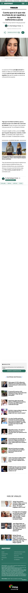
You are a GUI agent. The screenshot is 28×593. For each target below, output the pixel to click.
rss (2, 559)
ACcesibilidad (17, 559)
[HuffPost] (6, 548)
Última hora (23, 3)
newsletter (4, 557)
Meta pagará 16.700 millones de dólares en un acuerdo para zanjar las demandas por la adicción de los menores (17, 384)
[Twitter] (22, 25)
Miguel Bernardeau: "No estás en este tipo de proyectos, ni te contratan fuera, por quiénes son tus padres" (17, 431)
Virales (14, 8)
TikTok (20, 183)
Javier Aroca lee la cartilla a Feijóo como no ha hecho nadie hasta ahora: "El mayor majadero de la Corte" (17, 459)
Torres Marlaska (16, 0)
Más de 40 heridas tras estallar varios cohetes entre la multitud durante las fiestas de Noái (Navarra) (16, 450)
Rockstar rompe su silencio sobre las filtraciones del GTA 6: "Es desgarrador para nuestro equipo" (17, 412)
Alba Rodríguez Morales (15, 25)
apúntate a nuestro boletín (14, 370)
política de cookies (18, 553)
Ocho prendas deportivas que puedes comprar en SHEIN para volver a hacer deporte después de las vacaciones (14, 158)
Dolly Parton (23, 0)
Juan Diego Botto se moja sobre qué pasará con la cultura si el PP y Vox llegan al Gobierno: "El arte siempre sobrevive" (19, 527)
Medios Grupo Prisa (14, 589)
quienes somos (5, 553)
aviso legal (16, 555)
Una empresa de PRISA (14, 586)
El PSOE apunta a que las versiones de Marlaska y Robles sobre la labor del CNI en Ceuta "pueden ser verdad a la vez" (17, 468)
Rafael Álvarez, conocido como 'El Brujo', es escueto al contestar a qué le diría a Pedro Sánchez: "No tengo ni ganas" (20, 539)
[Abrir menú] (2, 3)
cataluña (3, 183)
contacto (4, 555)
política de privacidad (18, 557)
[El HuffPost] (8, 3)
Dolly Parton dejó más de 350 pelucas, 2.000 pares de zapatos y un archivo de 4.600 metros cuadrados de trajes (17, 402)
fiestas (9, 183)
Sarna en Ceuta (9, 0)
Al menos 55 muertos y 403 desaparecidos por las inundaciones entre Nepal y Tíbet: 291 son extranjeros (17, 393)
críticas (15, 183)
